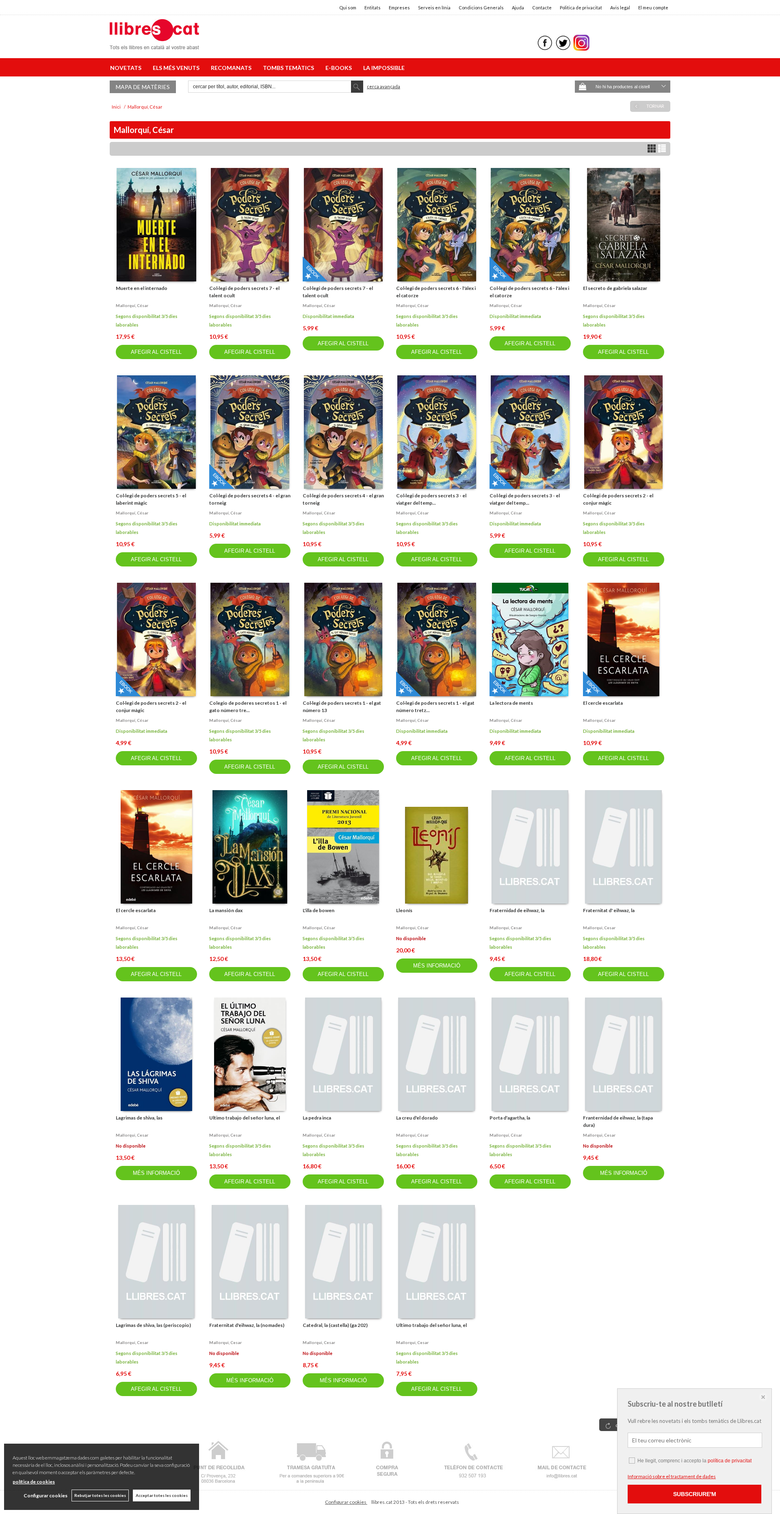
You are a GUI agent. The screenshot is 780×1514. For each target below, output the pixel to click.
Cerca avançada (383, 86)
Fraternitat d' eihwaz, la (609, 910)
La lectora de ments (511, 703)
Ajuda (518, 7)
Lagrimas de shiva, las (139, 1118)
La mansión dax (226, 910)
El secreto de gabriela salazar (615, 288)
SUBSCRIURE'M (694, 1494)
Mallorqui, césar (412, 927)
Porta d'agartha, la (510, 1118)
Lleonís (404, 910)
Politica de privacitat (581, 7)
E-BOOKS (339, 67)
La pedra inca (317, 1118)
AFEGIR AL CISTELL (156, 352)
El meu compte (653, 7)
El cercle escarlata (603, 703)
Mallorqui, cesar (506, 927)
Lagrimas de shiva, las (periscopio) (153, 1325)
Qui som (347, 7)
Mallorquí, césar (132, 305)
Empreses (399, 7)
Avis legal (620, 7)
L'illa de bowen (318, 910)
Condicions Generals (481, 7)
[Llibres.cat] (154, 44)
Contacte (542, 7)
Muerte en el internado (141, 288)
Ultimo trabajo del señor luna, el (244, 1118)
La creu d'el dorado (417, 1118)
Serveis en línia (434, 7)
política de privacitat (730, 1461)
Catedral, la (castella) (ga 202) (335, 1325)
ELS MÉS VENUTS (177, 67)
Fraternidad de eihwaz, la (517, 910)
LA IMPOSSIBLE (384, 67)
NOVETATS (127, 67)
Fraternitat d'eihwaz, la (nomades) (246, 1325)
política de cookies (34, 1482)
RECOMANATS (232, 67)
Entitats (372, 7)
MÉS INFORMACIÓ (436, 966)
